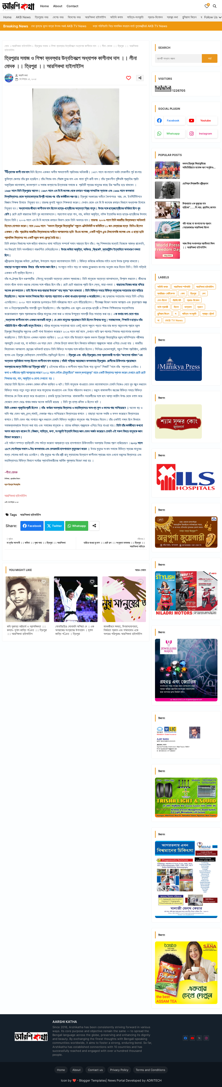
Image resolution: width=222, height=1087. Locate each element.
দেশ (203, 293)
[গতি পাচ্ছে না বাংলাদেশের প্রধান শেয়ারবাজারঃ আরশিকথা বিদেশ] (167, 230)
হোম (7, 46)
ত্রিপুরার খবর (41, 17)
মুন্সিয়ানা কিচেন (189, 17)
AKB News (23, 17)
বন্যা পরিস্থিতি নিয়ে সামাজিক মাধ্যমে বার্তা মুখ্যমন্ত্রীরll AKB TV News (101, 26)
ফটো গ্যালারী (162, 307)
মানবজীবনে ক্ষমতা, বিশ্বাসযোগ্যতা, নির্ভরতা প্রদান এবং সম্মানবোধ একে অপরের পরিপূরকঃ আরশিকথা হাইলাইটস (123, 630)
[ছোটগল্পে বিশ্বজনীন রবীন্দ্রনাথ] (167, 190)
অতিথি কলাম (116, 17)
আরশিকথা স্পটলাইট (182, 286)
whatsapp (173, 133)
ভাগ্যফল (188, 307)
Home (44, 6)
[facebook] (185, 1038)
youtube (205, 120)
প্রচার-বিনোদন (155, 17)
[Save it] (128, 78)
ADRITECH (154, 1080)
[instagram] (206, 1038)
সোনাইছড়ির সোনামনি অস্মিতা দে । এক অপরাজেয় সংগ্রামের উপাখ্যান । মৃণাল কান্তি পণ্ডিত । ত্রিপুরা (74, 630)
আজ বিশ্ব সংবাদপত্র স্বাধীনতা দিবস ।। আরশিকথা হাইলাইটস (199, 245)
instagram (205, 133)
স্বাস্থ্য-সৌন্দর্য (208, 313)
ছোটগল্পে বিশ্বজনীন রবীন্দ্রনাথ (195, 183)
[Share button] (94, 526)
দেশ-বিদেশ (162, 300)
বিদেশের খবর (74, 17)
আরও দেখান (140, 570)
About (57, 6)
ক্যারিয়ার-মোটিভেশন (166, 293)
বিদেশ (176, 307)
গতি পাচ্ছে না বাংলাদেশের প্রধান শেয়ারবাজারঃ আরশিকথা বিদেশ (197, 225)
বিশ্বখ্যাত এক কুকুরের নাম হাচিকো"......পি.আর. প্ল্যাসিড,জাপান (199, 205)
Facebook (34, 526)
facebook (173, 120)
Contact (72, 6)
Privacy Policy (119, 1070)
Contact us (95, 1070)
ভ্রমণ (200, 307)
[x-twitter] (199, 1038)
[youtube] (192, 1038)
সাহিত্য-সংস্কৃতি (135, 17)
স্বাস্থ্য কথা (172, 17)
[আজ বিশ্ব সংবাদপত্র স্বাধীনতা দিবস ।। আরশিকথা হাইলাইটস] (167, 250)
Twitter (57, 526)
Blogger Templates (92, 1080)
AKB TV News (174, 320)
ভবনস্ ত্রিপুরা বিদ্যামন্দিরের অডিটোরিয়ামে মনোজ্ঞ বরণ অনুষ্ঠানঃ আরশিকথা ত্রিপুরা (198, 165)
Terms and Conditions (150, 1070)
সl (158, 320)
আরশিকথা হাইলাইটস (95, 17)
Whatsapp (79, 526)
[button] (214, 6)
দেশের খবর (58, 17)
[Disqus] (75, 701)
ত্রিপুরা (193, 293)
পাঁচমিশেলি (177, 300)
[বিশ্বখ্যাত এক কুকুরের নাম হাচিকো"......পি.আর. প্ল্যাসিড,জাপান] (167, 210)
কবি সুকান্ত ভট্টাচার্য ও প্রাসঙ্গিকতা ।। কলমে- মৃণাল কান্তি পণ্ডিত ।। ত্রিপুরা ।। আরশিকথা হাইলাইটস (27, 630)
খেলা (182, 293)
